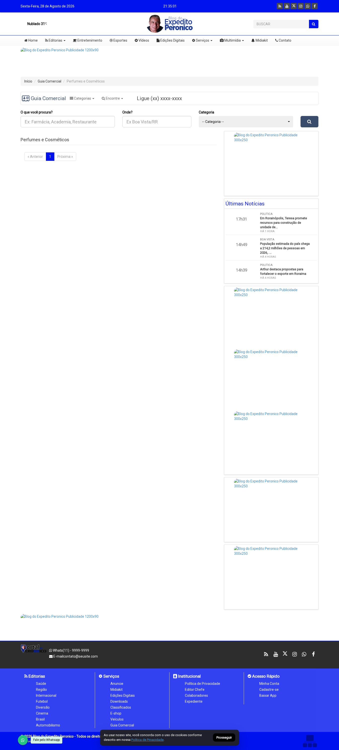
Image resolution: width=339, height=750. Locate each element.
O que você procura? (37, 112)
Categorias (82, 98)
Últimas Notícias (245, 204)
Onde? (127, 112)
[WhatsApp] (23, 740)
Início (28, 81)
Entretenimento (89, 40)
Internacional (46, 695)
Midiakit (261, 40)
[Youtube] (287, 6)
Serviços (202, 40)
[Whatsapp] (308, 6)
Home (33, 40)
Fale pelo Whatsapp (46, 740)
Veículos (117, 719)
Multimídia (232, 40)
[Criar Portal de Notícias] (309, 741)
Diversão (43, 707)
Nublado (36, 24)
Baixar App (267, 695)
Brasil (40, 719)
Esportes (120, 40)
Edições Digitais (172, 40)
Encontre (113, 98)
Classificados (120, 707)
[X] (294, 6)
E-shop (115, 713)
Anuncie (116, 684)
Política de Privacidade (202, 684)
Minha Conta (269, 684)
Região (41, 690)
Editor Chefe (194, 690)
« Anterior (35, 157)
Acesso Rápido (265, 676)
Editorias (55, 40)
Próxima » (65, 157)
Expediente (194, 701)
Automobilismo (48, 725)
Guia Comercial (49, 81)
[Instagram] (301, 6)
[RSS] (280, 6)
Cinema (42, 713)
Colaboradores (196, 695)
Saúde (41, 684)
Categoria (206, 112)
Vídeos (143, 40)
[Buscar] (313, 24)
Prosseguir (224, 738)
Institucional (189, 676)
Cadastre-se (269, 690)
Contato (284, 40)
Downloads (119, 701)
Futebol (42, 701)
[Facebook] (314, 6)
